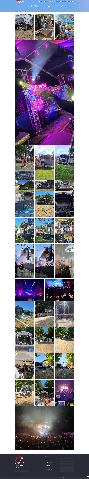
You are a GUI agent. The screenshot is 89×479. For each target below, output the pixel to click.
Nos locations (58, 1)
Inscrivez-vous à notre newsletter (19, 469)
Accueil (40, 1)
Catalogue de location (49, 458)
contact (46, 459)
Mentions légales (48, 465)
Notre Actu (45, 1)
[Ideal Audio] (19, 2)
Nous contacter (70, 1)
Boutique (64, 1)
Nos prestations (52, 1)
